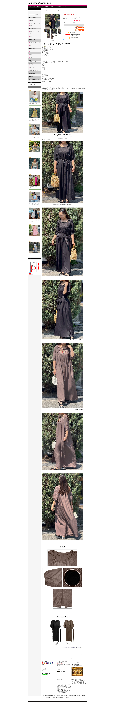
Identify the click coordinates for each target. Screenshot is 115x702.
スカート (31, 55)
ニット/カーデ (32, 20)
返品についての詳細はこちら (75, 34)
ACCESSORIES (31, 63)
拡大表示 (53, 40)
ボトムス (31, 25)
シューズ (31, 64)
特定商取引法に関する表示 (60, 697)
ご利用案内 (47, 6)
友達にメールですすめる (74, 37)
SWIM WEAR (31, 72)
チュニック (31, 51)
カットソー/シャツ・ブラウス (34, 21)
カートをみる (31, 6)
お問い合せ (52, 6)
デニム (31, 57)
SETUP (30, 58)
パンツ (31, 54)
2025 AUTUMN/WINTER (32, 28)
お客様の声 (58, 6)
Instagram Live (32, 73)
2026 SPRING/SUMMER (32, 17)
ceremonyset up (32, 39)
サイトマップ (64, 6)
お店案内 (67, 697)
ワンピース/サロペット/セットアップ (35, 23)
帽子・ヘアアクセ (32, 67)
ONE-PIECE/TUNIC (32, 48)
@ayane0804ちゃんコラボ (33, 76)
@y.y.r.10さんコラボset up (34, 79)
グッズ (31, 36)
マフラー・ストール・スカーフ (34, 69)
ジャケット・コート (33, 61)
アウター (31, 18)
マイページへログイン (39, 6)
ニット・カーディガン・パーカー (35, 42)
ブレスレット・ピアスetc (34, 70)
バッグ (31, 66)
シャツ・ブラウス (32, 45)
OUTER (30, 60)
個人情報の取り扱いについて (50, 697)
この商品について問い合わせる (76, 35)
